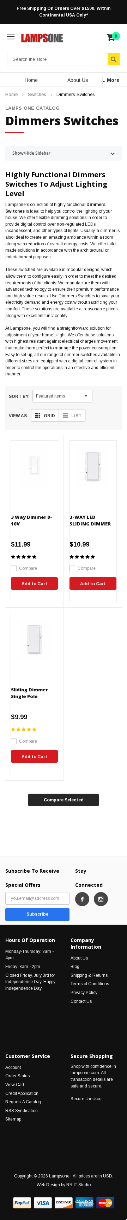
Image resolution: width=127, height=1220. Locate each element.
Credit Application (21, 1093)
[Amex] (84, 1202)
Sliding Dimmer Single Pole (29, 692)
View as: (18, 415)
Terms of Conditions (90, 983)
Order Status (17, 1075)
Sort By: (19, 396)
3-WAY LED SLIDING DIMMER (90, 520)
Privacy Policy (84, 992)
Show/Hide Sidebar (31, 153)
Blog (75, 966)
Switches (37, 94)
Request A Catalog (23, 1101)
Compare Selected (64, 800)
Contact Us (81, 1001)
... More (110, 80)
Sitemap (13, 1119)
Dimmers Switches (75, 94)
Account (13, 1067)
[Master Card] (105, 1202)
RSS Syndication (21, 1110)
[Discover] (64, 1202)
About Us (77, 80)
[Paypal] (22, 1202)
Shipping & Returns (89, 975)
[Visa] (43, 1202)
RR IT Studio (78, 1184)
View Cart (14, 1084)
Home (31, 80)
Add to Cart (34, 583)
